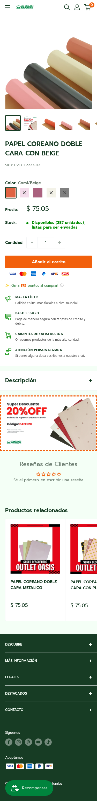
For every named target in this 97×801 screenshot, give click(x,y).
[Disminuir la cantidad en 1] (32, 242)
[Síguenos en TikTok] (48, 742)
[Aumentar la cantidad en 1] (59, 242)
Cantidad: (14, 242)
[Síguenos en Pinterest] (28, 742)
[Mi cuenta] (77, 7)
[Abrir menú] (7, 7)
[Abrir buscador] (67, 7)
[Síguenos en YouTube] (38, 742)
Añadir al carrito (48, 262)
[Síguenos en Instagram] (18, 742)
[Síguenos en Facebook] (8, 742)
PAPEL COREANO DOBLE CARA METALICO (34, 585)
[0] (87, 7)
